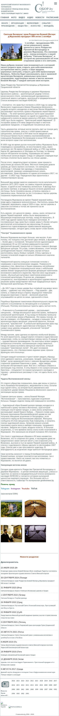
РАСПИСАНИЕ (52, 17)
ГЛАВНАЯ (5, 17)
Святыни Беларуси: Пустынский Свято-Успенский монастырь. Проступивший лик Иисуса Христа (28, 607)
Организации (17, 23)
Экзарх (4, 23)
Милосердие (33, 23)
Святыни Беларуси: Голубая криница (14, 598)
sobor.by (21, 480)
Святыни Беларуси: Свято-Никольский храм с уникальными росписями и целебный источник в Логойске (26, 636)
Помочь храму (8, 484)
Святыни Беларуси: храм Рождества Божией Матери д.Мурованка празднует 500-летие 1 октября (28, 582)
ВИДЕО (22, 17)
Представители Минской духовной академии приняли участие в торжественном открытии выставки (29, 617)
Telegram (5, 488)
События (46, 23)
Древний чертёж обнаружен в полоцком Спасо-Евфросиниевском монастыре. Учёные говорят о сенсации (28, 673)
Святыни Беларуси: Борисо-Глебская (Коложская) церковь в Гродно (24, 591)
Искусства (36, 26)
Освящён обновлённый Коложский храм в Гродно (18, 655)
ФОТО (13, 17)
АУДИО (30, 17)
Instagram (15, 488)
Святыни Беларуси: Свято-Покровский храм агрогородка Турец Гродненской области (27, 626)
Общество (23, 26)
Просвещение (8, 26)
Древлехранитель (9, 562)
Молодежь (49, 26)
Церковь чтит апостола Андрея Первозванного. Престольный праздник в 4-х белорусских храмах (27, 663)
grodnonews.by (47, 480)
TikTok (34, 488)
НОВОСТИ (39, 17)
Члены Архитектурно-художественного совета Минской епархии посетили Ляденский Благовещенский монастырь (27, 646)
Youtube (26, 488)
